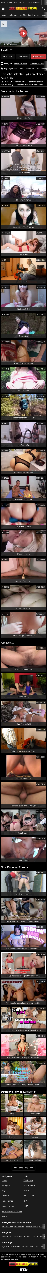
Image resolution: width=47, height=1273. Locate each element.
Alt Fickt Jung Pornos (29, 15)
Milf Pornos (7, 1236)
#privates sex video (30, 1246)
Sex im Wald (19, 1226)
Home (4, 1180)
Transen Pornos (33, 2)
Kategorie (6, 1185)
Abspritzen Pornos (9, 15)
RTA (25, 1201)
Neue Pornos (7, 1201)
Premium (6, 1196)
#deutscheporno (27, 68)
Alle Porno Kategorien (23, 1168)
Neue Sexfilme (20, 63)
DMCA (26, 1190)
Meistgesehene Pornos (12, 1211)
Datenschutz (29, 1196)
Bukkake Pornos (37, 63)
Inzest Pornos (37, 1236)
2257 (26, 1206)
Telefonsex (28, 1180)
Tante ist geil (7, 1226)
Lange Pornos (8, 1206)
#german (13, 68)
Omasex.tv (7, 642)
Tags (4, 1190)
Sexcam (5, 1216)
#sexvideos (15, 1246)
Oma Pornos (6, 2)
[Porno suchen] (3, 8)
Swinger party (32, 1226)
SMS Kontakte (29, 1185)
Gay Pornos (19, 2)
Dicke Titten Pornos (21, 1236)
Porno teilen (39, 57)
